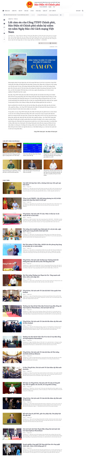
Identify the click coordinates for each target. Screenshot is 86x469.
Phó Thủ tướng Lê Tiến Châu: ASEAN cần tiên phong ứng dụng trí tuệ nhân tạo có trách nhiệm (42, 245)
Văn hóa (26, 10)
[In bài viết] (4, 33)
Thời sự (16, 18)
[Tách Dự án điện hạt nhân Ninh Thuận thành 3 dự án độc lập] (32, 148)
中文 (54, 6)
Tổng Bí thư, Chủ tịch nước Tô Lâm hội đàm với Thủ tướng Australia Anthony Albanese (41, 353)
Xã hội (32, 10)
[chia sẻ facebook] (4, 19)
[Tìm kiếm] (82, 11)
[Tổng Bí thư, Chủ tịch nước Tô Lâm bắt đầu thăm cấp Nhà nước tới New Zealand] (12, 326)
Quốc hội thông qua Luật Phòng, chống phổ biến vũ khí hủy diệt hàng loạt (12, 171)
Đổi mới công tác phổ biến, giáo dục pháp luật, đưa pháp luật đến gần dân (42, 414)
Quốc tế (45, 10)
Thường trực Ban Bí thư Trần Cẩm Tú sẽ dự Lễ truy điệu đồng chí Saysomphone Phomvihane (42, 337)
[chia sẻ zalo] (4, 23)
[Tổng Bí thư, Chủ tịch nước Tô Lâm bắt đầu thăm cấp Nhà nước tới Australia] (12, 403)
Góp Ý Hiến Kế (52, 10)
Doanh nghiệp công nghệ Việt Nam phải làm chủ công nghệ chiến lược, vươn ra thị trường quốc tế (41, 445)
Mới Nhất (78, 10)
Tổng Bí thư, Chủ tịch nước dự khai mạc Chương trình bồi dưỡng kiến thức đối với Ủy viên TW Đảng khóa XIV (40, 260)
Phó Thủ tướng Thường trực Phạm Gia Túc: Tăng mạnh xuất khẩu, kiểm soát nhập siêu (41, 276)
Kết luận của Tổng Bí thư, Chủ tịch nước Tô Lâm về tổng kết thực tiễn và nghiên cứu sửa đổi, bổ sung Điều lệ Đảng (41, 383)
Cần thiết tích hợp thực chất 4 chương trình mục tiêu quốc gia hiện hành (42, 183)
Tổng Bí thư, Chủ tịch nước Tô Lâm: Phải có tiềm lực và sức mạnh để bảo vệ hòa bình (41, 214)
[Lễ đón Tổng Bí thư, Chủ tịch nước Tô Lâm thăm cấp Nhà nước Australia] (12, 372)
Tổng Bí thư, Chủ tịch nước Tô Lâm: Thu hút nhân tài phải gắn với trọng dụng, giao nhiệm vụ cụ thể (53, 155)
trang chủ (7, 10)
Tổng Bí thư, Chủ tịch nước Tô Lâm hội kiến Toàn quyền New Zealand (42, 291)
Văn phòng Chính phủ (54, 14)
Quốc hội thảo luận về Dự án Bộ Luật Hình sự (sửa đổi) (31, 171)
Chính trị (14, 10)
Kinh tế (20, 10)
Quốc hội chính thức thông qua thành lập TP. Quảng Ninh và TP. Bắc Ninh (11, 154)
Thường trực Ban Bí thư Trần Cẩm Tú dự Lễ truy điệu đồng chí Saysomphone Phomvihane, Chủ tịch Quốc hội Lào (42, 306)
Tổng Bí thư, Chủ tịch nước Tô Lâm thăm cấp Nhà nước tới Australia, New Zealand (18, 14)
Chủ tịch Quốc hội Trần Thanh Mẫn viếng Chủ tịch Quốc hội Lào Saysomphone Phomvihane (41, 429)
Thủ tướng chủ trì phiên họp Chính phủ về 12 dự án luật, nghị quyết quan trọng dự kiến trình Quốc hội (42, 230)
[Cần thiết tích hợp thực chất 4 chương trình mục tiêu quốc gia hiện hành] (12, 188)
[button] (32, 15)
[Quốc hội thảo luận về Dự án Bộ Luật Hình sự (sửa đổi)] (32, 164)
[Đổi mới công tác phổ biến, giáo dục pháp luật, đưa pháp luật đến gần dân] (12, 419)
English (50, 6)
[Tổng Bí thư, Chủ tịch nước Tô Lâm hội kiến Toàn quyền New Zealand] (12, 296)
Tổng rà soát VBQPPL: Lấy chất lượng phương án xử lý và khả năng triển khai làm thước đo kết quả (42, 199)
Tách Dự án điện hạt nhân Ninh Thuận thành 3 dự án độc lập (32, 154)
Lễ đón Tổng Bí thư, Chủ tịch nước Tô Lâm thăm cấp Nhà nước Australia (42, 368)
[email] (60, 15)
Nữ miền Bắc (54, 43)
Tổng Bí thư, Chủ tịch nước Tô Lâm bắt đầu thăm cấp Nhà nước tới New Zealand (42, 322)
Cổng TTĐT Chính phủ (42, 14)
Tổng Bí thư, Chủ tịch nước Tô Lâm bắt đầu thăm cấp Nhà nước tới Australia (42, 399)
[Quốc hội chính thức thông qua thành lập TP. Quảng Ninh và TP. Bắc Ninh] (12, 148)
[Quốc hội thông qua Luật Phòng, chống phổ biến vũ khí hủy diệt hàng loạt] (12, 164)
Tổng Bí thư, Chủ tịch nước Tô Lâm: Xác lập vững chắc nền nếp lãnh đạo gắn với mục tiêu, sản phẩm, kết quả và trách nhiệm (53, 173)
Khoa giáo (38, 10)
